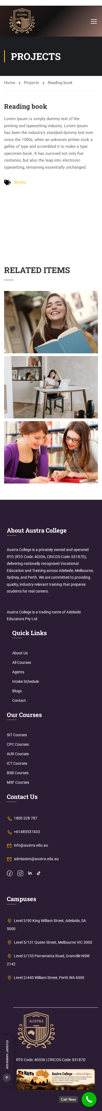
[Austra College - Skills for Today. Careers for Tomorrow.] (22, 21)
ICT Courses (17, 763)
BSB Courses (18, 773)
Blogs (17, 691)
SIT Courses (17, 735)
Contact (19, 700)
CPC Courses (18, 744)
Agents (18, 672)
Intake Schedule (25, 681)
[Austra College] (36, 1030)
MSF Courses (18, 782)
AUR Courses (18, 754)
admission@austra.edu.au (36, 859)
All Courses (21, 662)
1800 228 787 (25, 818)
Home (9, 82)
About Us (20, 653)
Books (20, 182)
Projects (31, 82)
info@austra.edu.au (31, 845)
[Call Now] (89, 1099)
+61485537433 (27, 832)
